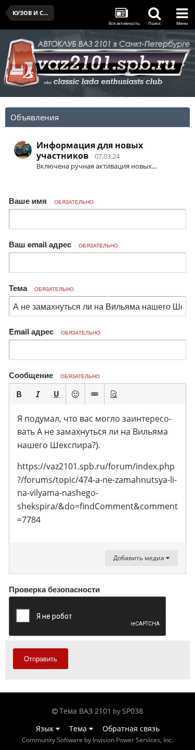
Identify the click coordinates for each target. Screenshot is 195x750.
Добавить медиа (139, 557)
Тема (41, 288)
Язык (46, 728)
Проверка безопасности (54, 589)
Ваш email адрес (63, 244)
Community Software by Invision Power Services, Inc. (97, 739)
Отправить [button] (40, 658)
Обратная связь (131, 728)
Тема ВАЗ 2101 (85, 711)
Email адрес (54, 331)
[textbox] (97, 474)
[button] (18, 394)
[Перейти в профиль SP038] (23, 150)
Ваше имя (51, 200)
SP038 (132, 711)
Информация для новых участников (89, 150)
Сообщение (54, 375)
